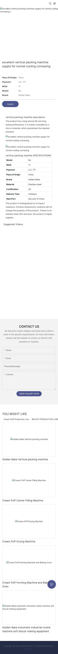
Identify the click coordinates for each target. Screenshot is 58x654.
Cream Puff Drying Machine (18, 541)
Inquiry (10, 104)
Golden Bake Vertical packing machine (25, 459)
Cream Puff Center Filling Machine (22, 500)
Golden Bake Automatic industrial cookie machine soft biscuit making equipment (26, 629)
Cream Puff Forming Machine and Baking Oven (26, 584)
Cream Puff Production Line (16, 419)
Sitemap (29, 649)
